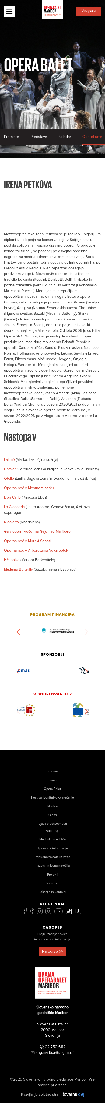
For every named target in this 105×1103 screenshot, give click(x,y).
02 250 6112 (55, 1047)
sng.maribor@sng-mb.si (55, 1052)
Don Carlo (13, 497)
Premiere (11, 136)
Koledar (64, 136)
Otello (9, 478)
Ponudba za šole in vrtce (52, 857)
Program (53, 771)
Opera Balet (52, 789)
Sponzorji (53, 883)
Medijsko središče (52, 839)
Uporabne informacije (52, 848)
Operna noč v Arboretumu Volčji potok (36, 550)
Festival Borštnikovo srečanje (52, 798)
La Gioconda (15, 507)
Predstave (38, 136)
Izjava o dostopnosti (52, 824)
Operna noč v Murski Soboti (27, 541)
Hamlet (10, 469)
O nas (52, 815)
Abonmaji (53, 831)
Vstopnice (89, 11)
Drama (52, 780)
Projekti (52, 875)
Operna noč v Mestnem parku (29, 488)
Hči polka (12, 560)
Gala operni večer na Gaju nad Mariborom (39, 531)
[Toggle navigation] (9, 11)
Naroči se (50, 951)
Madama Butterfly (19, 569)
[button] (19, 632)
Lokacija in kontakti (52, 892)
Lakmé (10, 459)
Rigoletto (12, 522)
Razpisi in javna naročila (53, 866)
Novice (52, 806)
